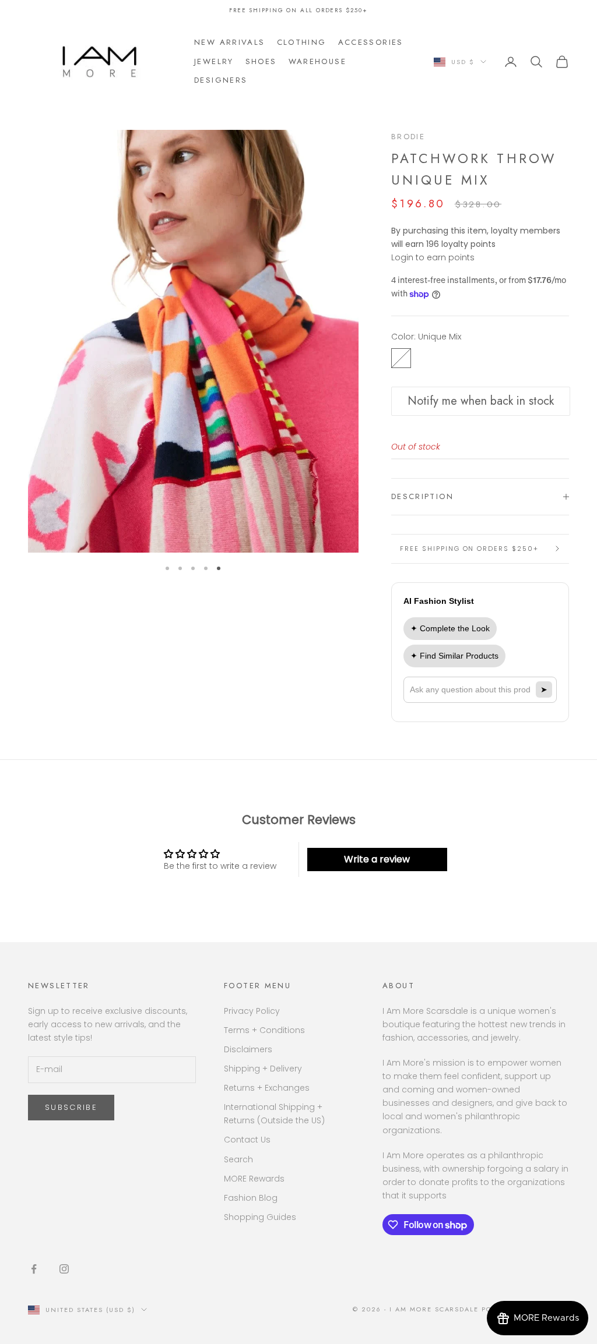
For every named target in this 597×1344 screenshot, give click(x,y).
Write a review (377, 859)
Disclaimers (248, 1049)
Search (238, 1159)
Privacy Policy (252, 1011)
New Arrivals (229, 42)
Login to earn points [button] (433, 257)
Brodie (408, 136)
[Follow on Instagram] (64, 1269)
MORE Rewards (254, 1178)
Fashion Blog (251, 1198)
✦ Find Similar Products (454, 655)
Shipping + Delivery (263, 1068)
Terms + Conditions (264, 1030)
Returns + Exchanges (267, 1088)
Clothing (301, 42)
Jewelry (214, 61)
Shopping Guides (260, 1217)
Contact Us (247, 1139)
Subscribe (71, 1107)
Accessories (370, 42)
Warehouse (317, 61)
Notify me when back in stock (481, 400)
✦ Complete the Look (450, 628)
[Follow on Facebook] (34, 1269)
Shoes (261, 61)
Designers (220, 80)
